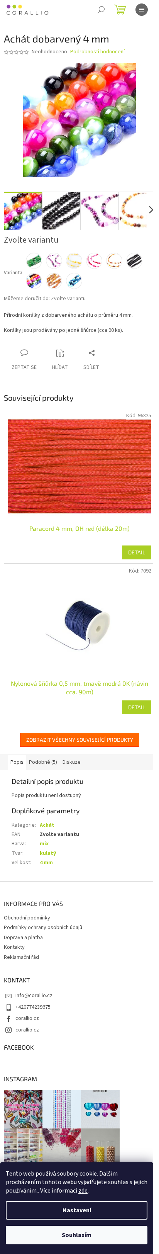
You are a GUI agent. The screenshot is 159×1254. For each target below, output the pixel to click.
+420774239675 (33, 1007)
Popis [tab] (17, 762)
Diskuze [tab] (72, 762)
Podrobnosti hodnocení (97, 52)
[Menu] (141, 9)
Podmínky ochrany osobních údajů (43, 927)
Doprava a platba (23, 937)
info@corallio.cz (33, 995)
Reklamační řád (21, 957)
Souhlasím (76, 1235)
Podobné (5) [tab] (43, 762)
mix (44, 844)
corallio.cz (27, 1018)
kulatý (48, 853)
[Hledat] (101, 9)
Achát (47, 825)
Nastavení (77, 1210)
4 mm (46, 863)
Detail (136, 552)
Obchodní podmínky (27, 918)
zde (83, 1190)
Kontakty (14, 947)
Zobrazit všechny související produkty (79, 739)
